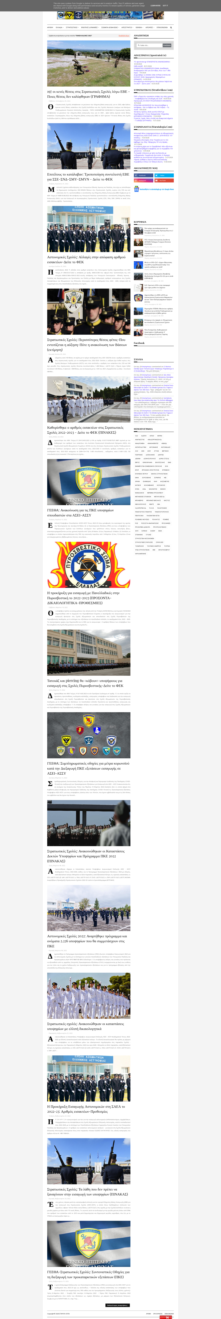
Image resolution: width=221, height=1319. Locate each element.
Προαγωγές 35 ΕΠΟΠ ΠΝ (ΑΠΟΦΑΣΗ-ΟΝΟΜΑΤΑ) (152, 101)
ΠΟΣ (136, 523)
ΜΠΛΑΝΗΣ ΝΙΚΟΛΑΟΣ (153, 500)
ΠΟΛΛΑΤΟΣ (156, 519)
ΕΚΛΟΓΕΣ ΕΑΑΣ (160, 462)
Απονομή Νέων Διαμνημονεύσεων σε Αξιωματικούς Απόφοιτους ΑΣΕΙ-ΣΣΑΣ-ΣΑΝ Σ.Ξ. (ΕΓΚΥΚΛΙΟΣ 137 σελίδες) (154, 135)
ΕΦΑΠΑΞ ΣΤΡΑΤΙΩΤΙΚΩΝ (159, 474)
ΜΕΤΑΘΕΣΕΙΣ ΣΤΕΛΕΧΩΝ (143, 497)
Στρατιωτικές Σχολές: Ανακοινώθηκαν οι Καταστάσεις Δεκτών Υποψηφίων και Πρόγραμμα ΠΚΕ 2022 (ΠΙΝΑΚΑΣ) (86, 855)
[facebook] (143, 175)
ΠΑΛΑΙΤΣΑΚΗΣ (162, 508)
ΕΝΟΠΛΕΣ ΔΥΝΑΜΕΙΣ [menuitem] (89, 27)
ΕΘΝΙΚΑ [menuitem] (139, 27)
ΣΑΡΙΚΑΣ (144, 531)
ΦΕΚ (154, 550)
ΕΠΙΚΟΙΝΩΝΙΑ (169, 1314)
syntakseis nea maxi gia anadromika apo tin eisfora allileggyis (153, 399)
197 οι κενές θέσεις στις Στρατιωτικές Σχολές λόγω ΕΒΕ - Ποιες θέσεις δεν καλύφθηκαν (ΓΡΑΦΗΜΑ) (88, 94)
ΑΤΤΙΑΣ (156, 451)
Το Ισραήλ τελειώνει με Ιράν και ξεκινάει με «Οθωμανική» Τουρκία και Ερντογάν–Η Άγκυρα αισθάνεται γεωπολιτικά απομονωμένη (152, 155)
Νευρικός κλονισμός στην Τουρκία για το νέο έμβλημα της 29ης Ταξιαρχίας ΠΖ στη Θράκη (151, 141)
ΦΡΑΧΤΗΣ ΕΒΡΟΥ (164, 550)
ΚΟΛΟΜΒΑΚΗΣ (149, 485)
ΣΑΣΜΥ (152, 531)
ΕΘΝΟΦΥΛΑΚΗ (147, 462)
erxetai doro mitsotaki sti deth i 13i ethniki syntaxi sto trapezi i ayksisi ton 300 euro (153, 387)
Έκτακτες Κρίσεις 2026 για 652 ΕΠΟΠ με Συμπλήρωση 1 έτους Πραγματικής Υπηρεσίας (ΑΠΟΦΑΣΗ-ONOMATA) (151, 114)
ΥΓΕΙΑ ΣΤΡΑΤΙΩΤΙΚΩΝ (142, 550)
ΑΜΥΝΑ (159, 436)
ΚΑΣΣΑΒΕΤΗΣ (164, 481)
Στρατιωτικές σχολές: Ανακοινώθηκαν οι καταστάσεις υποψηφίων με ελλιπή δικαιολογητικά (85, 1026)
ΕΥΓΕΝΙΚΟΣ (165, 470)
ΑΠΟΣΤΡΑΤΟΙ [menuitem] (127, 27)
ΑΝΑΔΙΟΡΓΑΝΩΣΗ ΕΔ (155, 440)
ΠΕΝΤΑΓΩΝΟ (139, 516)
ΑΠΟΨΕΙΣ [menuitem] (149, 27)
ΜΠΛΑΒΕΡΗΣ (139, 500)
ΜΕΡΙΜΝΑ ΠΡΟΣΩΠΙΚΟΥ (155, 493)
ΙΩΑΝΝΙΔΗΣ (147, 481)
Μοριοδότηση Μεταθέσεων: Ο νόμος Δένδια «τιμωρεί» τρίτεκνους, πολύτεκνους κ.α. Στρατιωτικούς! (158, 253)
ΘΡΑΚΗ (137, 481)
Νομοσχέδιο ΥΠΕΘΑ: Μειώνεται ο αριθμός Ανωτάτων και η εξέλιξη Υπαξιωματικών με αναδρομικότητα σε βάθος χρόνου (158, 310)
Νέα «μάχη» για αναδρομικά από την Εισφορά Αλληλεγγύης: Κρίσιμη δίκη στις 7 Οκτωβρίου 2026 (158, 230)
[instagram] (143, 180)
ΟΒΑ (158, 504)
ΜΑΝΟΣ (163, 489)
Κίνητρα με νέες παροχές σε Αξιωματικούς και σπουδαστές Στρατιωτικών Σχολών (158, 321)
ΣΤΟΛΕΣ (148, 535)
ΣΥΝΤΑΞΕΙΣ (159, 542)
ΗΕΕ (165, 478)
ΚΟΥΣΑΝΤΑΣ (161, 485)
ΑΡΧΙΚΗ (148, 1314)
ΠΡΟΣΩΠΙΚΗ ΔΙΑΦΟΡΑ (142, 527)
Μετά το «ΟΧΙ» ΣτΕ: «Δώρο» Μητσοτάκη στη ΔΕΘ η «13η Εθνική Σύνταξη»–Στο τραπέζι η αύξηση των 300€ (158, 264)
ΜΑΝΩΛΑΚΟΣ (139, 493)
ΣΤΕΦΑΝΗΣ (139, 535)
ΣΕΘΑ (160, 531)
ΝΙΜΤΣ (151, 504)
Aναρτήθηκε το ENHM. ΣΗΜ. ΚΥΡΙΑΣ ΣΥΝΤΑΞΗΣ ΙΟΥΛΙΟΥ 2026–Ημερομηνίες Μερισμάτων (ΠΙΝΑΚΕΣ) (152, 77)
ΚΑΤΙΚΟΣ (138, 485)
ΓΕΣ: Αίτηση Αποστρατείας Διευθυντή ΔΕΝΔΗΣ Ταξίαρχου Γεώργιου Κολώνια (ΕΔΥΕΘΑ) (157, 242)
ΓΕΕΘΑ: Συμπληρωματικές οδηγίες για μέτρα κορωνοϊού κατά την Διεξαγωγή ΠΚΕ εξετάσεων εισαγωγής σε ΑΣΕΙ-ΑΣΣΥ (88, 768)
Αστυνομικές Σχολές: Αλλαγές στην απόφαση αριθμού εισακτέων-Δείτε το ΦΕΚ (86, 259)
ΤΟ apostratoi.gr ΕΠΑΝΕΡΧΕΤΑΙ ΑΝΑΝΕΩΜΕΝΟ (152, 62)
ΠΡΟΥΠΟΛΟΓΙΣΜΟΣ (159, 527)
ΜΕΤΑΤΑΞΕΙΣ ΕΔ (159, 497)
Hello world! (138, 66)
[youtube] (164, 180)
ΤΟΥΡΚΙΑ (167, 546)
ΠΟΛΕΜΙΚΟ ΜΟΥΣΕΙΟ (142, 519)
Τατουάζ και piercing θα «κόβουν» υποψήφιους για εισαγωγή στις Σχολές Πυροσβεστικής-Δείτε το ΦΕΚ (85, 683)
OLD (136, 436)
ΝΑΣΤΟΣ (167, 500)
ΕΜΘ (169, 462)
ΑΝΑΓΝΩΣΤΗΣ (140, 440)
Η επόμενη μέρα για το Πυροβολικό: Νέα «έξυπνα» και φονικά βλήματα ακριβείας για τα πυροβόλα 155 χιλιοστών (153, 148)
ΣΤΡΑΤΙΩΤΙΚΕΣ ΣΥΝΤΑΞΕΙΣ (144, 542)
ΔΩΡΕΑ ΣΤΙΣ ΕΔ (164, 459)
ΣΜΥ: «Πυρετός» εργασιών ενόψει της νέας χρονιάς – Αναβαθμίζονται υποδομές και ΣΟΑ (154, 97)
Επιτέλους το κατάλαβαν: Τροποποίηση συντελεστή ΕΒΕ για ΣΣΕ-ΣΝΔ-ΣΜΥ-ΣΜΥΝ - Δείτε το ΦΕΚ (88, 176)
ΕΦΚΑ (137, 478)
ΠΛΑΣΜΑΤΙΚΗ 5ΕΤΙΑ (153, 516)
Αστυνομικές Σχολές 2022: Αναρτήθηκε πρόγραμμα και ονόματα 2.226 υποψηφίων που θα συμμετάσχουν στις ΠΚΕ (87, 940)
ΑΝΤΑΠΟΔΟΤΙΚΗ (140, 447)
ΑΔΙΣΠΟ (144, 436)
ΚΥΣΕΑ (137, 489)
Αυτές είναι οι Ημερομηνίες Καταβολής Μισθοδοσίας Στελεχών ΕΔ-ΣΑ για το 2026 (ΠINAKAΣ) (158, 276)
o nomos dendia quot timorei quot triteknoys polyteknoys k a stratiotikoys (154, 368)
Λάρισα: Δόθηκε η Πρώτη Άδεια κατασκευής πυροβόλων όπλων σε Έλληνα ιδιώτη (150, 160)
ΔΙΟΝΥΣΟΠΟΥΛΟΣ (150, 459)
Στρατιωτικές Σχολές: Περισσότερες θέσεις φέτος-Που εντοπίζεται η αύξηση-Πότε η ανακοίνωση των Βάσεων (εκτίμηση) (87, 344)
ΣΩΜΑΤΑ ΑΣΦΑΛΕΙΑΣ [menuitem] (109, 27)
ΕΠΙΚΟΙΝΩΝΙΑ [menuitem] (162, 27)
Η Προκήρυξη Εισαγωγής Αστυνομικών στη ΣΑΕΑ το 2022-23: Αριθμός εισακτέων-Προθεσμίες (86, 1109)
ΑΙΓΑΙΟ (152, 436)
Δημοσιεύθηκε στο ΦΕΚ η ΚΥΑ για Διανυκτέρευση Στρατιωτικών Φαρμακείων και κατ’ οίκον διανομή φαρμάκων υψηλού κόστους (158, 298)
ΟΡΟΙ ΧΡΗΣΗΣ (157, 1314)
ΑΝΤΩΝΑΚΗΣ (153, 447)
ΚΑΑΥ (155, 481)
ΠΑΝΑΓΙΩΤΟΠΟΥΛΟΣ (162, 512)
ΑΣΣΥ (149, 451)
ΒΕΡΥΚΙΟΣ (165, 451)
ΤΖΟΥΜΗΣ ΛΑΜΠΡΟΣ (154, 546)
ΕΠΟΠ (137, 470)
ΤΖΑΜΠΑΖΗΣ (139, 546)
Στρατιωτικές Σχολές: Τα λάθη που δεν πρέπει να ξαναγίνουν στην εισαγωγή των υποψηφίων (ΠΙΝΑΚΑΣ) (87, 1191)
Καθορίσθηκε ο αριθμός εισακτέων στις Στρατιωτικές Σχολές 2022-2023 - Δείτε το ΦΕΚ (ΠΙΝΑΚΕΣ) (85, 430)
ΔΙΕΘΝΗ (137, 459)
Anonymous (146, 366)
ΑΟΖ (136, 451)
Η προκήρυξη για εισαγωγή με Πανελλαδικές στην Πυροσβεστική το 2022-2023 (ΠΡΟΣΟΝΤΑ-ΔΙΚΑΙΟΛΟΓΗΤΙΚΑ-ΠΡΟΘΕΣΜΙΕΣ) (83, 597)
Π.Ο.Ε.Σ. (151, 508)
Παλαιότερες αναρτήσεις (117, 1305)
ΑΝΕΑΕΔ (164, 443)
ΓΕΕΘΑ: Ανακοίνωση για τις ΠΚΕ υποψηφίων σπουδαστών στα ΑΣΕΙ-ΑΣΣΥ (80, 512)
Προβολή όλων (124, 36)
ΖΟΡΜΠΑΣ (157, 478)
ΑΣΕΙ (142, 451)
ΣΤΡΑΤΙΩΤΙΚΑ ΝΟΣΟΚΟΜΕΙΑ (144, 538)
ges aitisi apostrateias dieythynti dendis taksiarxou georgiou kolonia (153, 377)
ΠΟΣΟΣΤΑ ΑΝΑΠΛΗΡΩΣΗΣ (150, 523)
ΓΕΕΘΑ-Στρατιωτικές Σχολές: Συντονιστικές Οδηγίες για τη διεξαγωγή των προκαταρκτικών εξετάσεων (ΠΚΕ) (88, 1274)
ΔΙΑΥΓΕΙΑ (161, 455)
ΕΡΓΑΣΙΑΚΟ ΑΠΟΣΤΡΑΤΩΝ (150, 470)
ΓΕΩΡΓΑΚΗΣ (139, 455)
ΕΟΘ (166, 466)
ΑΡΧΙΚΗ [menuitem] (50, 27)
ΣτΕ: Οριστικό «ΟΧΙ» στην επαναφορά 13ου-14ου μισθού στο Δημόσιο (157, 286)
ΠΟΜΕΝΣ (166, 519)
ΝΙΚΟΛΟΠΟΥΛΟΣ (140, 504)
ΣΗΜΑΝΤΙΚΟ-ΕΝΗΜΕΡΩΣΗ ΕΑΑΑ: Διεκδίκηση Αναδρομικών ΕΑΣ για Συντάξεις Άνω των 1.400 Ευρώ (152, 70)
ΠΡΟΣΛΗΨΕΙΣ (166, 523)
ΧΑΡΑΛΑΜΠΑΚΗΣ (140, 554)
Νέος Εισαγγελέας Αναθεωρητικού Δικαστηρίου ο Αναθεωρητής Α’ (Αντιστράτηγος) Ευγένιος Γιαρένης (156, 332)
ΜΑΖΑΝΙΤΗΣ (153, 489)
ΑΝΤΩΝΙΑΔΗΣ (165, 447)
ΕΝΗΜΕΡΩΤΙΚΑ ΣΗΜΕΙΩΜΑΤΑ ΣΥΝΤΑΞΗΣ (148, 466)
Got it (165, 6)
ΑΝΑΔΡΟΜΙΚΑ (139, 443)
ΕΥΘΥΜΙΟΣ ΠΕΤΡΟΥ (141, 474)
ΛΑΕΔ (144, 489)
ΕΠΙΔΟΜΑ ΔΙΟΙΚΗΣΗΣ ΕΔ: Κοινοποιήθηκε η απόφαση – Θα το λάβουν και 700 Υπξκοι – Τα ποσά (151, 107)
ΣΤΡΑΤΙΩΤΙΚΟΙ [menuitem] (71, 27)
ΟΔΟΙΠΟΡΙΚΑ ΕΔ (140, 508)
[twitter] (164, 175)
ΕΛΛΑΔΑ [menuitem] (59, 27)
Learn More (155, 6)
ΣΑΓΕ (136, 531)
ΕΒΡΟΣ (137, 462)
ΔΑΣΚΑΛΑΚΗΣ (150, 455)
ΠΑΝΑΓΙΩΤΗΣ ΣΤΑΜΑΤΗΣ (143, 512)
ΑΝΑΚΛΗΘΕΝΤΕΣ (153, 443)
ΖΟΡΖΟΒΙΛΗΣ (146, 478)
